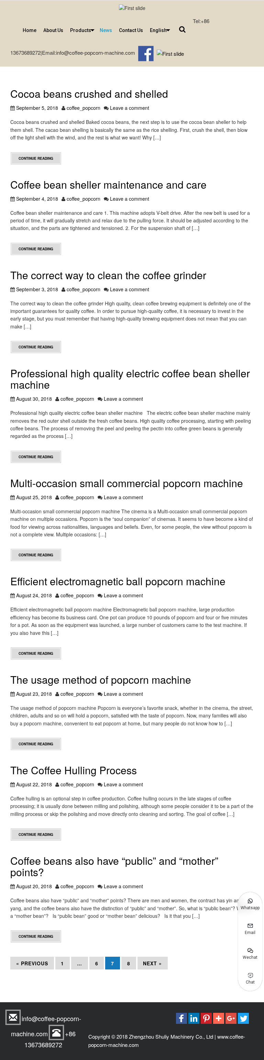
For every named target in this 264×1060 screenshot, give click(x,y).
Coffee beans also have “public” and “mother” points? (114, 866)
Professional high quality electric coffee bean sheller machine (130, 379)
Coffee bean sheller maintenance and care (108, 184)
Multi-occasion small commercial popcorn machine (126, 482)
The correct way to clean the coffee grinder (108, 274)
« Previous (32, 963)
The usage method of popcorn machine (100, 679)
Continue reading (36, 158)
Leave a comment (129, 107)
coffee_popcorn (83, 107)
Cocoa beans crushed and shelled (89, 93)
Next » (152, 963)
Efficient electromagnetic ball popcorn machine (118, 581)
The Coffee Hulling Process (73, 770)
